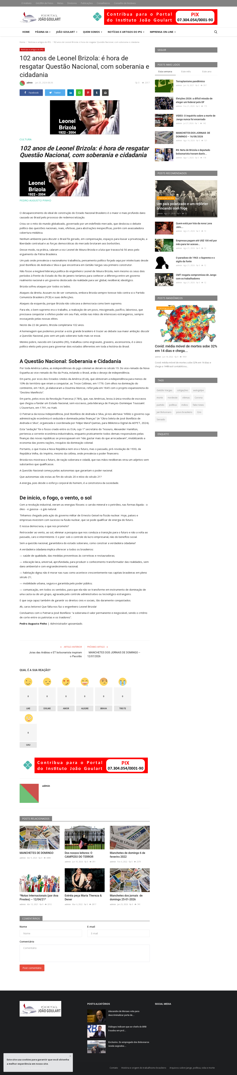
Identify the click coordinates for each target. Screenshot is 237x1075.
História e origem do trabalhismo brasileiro (143, 1067)
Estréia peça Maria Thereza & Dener (83, 897)
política (173, 404)
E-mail (91, 926)
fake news (198, 404)
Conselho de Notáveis (125, 3)
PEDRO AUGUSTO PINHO (35, 200)
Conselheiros (103, 3)
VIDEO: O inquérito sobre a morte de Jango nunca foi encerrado (195, 117)
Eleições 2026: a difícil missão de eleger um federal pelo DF (194, 100)
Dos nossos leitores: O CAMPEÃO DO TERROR (79, 854)
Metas (60, 3)
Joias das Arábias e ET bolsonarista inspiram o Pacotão (55, 654)
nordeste (172, 397)
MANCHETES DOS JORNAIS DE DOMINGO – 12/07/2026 (113, 654)
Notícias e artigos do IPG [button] (125, 31)
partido (160, 404)
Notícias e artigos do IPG (39, 42)
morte (160, 397)
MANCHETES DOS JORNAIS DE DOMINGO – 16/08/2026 (193, 134)
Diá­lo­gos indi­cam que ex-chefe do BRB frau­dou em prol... (127, 1028)
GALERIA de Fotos (44, 3)
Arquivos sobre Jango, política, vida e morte (192, 1067)
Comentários (31, 918)
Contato (114, 1067)
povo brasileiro (184, 412)
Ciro (199, 412)
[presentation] (204, 311)
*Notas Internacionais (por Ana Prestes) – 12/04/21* (39, 897)
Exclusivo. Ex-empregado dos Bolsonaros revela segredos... (128, 1044)
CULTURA (25, 139)
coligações (182, 390)
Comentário (27, 941)
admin (30, 82)
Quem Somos (91, 31)
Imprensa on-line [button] (162, 31)
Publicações (87, 3)
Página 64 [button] (42, 31)
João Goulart (66, 31)
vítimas (186, 397)
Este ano (206, 71)
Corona (198, 397)
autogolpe (198, 390)
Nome (23, 926)
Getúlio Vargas (164, 390)
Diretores (72, 3)
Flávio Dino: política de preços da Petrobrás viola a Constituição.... (180, 348)
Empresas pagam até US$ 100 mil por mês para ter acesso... (196, 242)
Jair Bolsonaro (164, 412)
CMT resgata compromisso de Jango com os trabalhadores (196, 277)
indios (184, 404)
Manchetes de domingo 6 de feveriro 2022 (127, 854)
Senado (161, 419)
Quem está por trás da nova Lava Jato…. (194, 225)
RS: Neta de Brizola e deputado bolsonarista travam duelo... (193, 152)
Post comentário (32, 968)
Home (26, 31)
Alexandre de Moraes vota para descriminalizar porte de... (123, 1013)
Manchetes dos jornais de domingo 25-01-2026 (126, 897)
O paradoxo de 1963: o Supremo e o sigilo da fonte (195, 259)
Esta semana (165, 71)
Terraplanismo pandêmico (190, 81)
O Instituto (26, 3)
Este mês (186, 71)
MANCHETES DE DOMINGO (36, 853)
